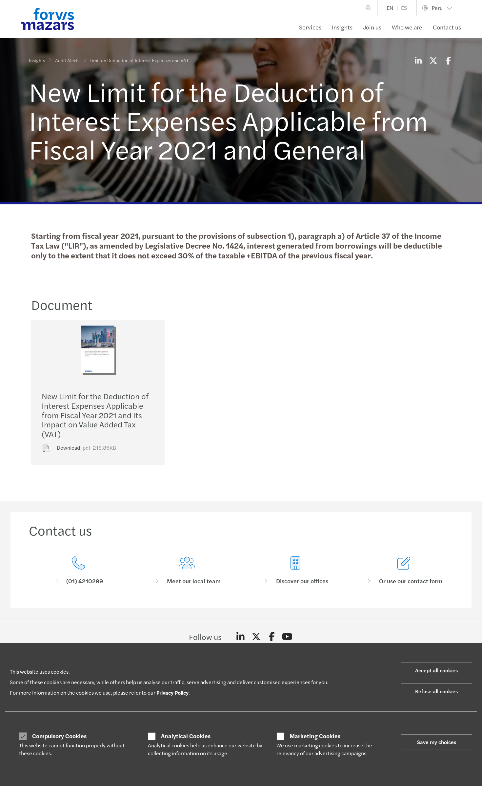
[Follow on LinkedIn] (240, 636)
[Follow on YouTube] (287, 636)
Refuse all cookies (436, 691)
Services (310, 27)
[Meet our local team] (186, 570)
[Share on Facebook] (448, 60)
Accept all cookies (436, 670)
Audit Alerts (67, 60)
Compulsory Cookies (59, 736)
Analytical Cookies (186, 736)
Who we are (407, 27)
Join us (372, 27)
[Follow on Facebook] (271, 636)
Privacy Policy (172, 692)
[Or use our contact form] (404, 570)
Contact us (447, 27)
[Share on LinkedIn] (418, 60)
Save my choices (436, 742)
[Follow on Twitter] (256, 636)
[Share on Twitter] (433, 60)
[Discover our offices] (295, 570)
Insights (342, 27)
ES (404, 7)
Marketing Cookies (315, 736)
